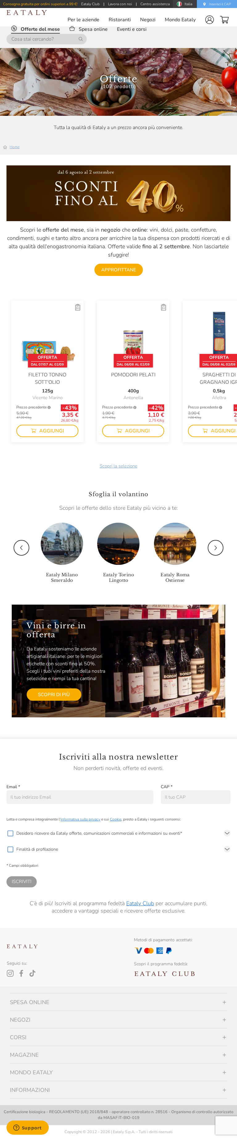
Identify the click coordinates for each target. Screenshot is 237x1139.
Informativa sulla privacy (80, 819)
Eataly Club (140, 903)
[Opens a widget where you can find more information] (27, 1128)
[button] (209, 19)
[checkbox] (10, 833)
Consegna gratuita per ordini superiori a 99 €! (40, 4)
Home (14, 146)
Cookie (115, 819)
